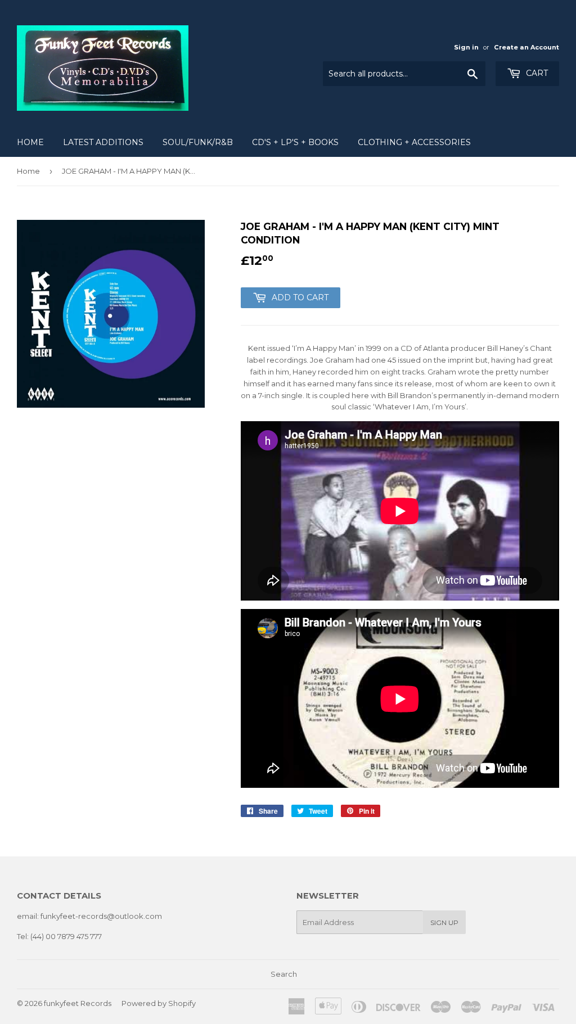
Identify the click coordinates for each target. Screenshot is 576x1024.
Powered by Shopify (159, 1003)
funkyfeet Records (77, 1003)
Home (30, 142)
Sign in (466, 47)
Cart (536, 73)
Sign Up (444, 922)
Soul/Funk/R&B (198, 142)
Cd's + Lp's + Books (295, 142)
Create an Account (526, 47)
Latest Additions (103, 142)
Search (284, 973)
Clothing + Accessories (414, 142)
